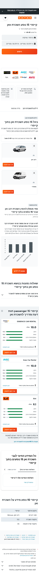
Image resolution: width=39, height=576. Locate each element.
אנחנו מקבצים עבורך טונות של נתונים (22, 566)
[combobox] (27, 29)
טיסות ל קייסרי (28, 482)
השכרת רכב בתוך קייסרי (28, 539)
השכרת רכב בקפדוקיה (13, 537)
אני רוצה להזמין (8, 164)
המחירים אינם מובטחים (26, 555)
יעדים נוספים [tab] (11, 469)
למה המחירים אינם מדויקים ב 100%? (22, 570)
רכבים (23, 535)
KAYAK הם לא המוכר (28, 562)
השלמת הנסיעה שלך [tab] (27, 469)
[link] (19, 271)
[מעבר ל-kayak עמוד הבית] (25, 17)
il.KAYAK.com (32, 535)
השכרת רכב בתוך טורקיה (28, 537)
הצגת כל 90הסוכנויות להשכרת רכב (26, 442)
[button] (2, 11)
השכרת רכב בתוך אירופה (13, 535)
